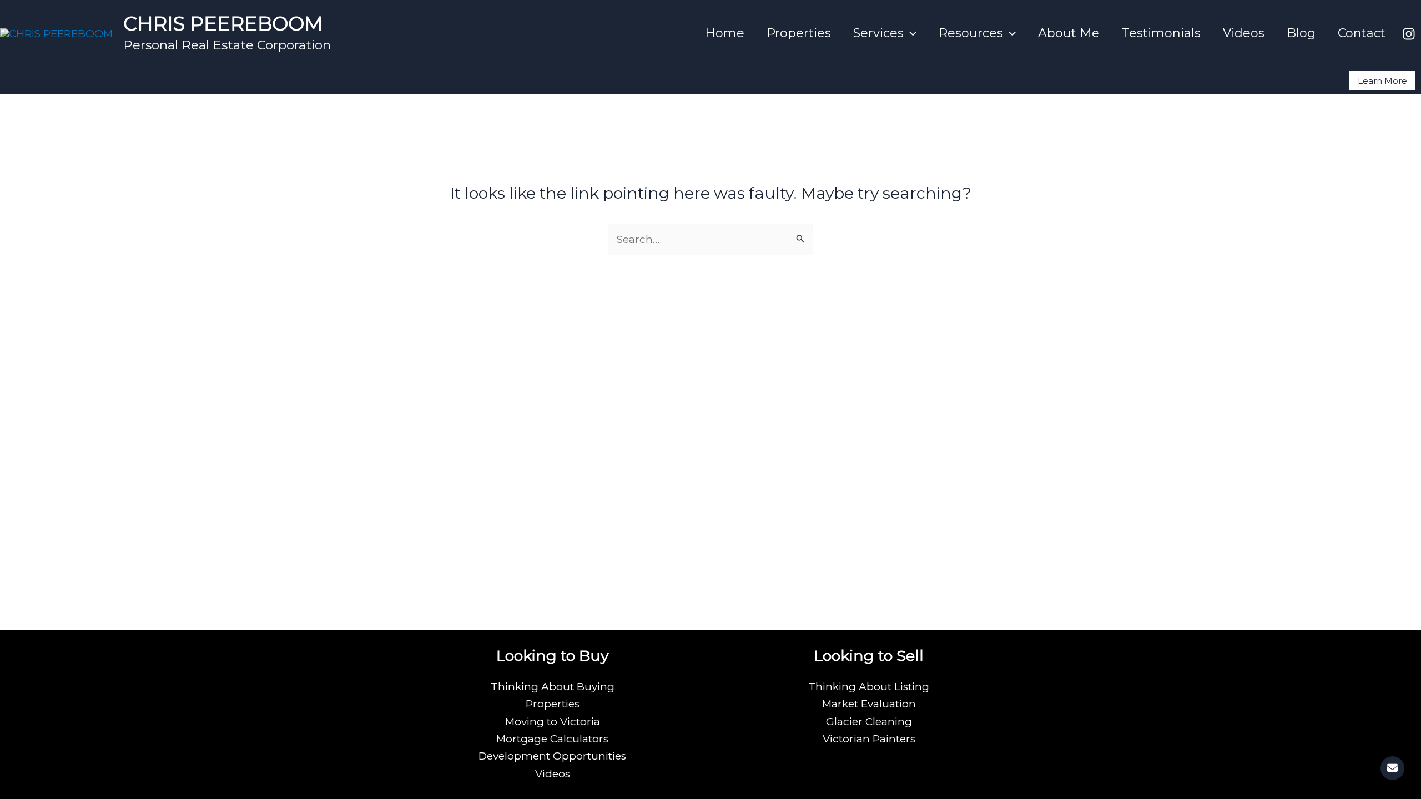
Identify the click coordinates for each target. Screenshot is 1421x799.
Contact (1361, 33)
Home (724, 33)
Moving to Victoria (552, 721)
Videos (1243, 33)
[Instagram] (1408, 34)
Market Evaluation (869, 703)
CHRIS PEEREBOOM (223, 24)
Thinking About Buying (552, 686)
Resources (971, 33)
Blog (1301, 33)
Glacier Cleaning (869, 721)
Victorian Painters (869, 738)
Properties (799, 33)
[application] (910, 33)
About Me (1069, 33)
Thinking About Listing (868, 686)
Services (878, 33)
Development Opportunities (552, 756)
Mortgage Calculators (552, 738)
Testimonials (1161, 33)
